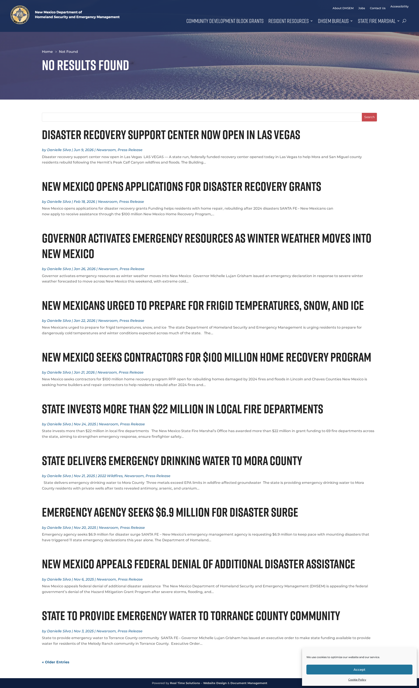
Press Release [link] (130, 150)
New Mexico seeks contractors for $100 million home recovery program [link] (206, 357)
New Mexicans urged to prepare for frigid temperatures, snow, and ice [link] (204, 305)
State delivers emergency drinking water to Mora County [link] (173, 460)
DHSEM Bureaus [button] (333, 20)
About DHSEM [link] (343, 8)
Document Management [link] (248, 683)
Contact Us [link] (378, 8)
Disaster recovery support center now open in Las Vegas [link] (171, 134)
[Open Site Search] (404, 20)
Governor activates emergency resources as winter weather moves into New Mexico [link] (206, 245)
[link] (65, 23)
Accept (359, 669)
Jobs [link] (361, 8)
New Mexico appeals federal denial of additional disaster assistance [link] (199, 563)
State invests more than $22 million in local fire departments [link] (184, 408)
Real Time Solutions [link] (185, 683)
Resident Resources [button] (288, 20)
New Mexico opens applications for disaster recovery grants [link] (182, 186)
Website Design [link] (215, 683)
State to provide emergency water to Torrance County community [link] (192, 615)
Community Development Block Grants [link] (225, 20)
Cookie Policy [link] (357, 679)
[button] (369, 117)
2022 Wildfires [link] (110, 476)
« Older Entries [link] (55, 662)
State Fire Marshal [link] (377, 20)
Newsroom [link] (106, 150)
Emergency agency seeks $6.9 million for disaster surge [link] (170, 512)
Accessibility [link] (399, 6)
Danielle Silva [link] (59, 150)
